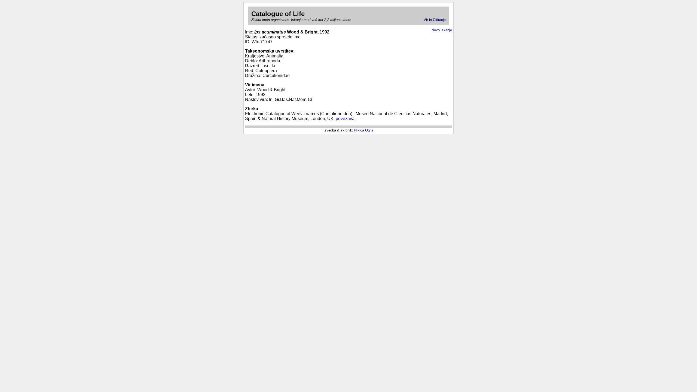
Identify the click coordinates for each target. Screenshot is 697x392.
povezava (345, 118)
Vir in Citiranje (435, 20)
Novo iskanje (442, 30)
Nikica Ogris (364, 130)
